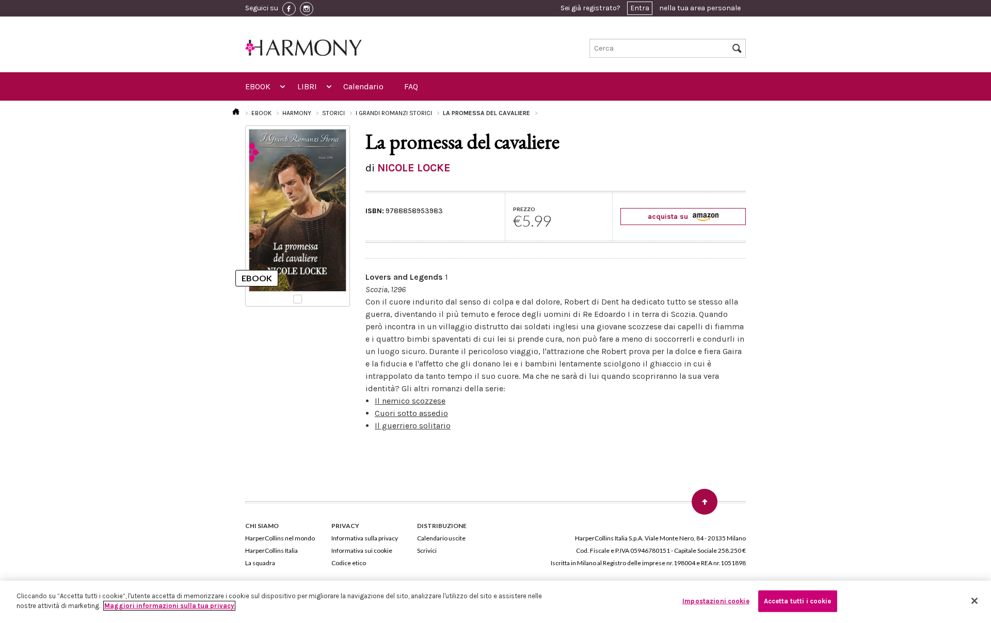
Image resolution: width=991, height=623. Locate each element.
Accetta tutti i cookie (798, 601)
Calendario (363, 86)
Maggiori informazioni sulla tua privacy (169, 606)
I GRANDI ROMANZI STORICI (394, 113)
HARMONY (296, 113)
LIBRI (307, 86)
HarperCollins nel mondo (280, 538)
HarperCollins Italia (271, 550)
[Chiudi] (974, 600)
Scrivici (427, 550)
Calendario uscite (441, 538)
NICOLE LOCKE (414, 168)
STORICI (333, 113)
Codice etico (348, 563)
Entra (639, 8)
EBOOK (257, 86)
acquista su (669, 216)
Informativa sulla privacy (364, 538)
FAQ (411, 86)
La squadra (260, 563)
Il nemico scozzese (410, 401)
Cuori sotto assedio (411, 413)
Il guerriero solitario (413, 425)
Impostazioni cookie (715, 601)
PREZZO (524, 209)
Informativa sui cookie (361, 550)
